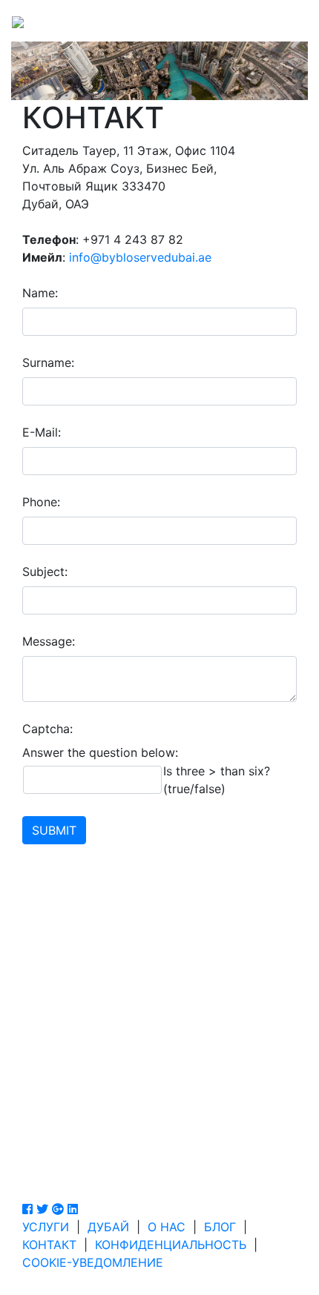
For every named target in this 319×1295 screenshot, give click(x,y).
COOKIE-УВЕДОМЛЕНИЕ (92, 1262)
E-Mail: (41, 432)
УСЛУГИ (45, 1226)
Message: (48, 641)
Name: (40, 292)
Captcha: (47, 728)
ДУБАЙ (108, 1226)
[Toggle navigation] (286, 21)
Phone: (41, 501)
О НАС (166, 1226)
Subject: (45, 571)
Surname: (48, 362)
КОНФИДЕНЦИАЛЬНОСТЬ (170, 1244)
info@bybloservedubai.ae (140, 257)
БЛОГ (220, 1226)
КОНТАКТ (49, 1244)
